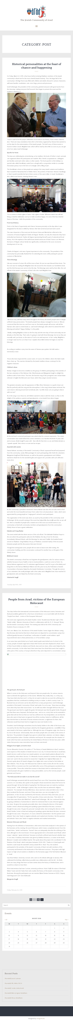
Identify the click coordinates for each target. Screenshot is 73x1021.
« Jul (6, 919)
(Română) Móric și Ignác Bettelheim (16, 993)
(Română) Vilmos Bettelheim (14, 998)
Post (36, 71)
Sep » (66, 919)
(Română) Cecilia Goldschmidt (14, 988)
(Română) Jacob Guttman (13, 978)
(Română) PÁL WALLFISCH (13, 983)
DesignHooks (40, 1018)
